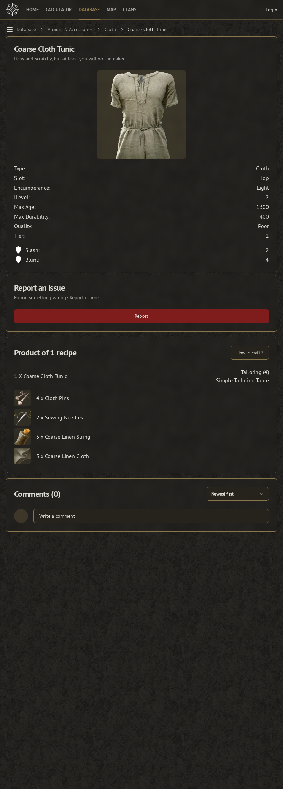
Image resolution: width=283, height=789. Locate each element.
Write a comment (57, 516)
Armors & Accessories (70, 29)
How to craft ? (249, 353)
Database (89, 10)
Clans (129, 10)
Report (141, 316)
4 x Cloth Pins (52, 398)
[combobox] (238, 494)
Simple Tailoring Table (242, 380)
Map (111, 10)
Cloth (110, 29)
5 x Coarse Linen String (63, 436)
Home (32, 10)
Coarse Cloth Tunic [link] (147, 29)
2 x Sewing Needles (59, 417)
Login (271, 10)
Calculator (59, 10)
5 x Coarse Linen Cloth (62, 456)
